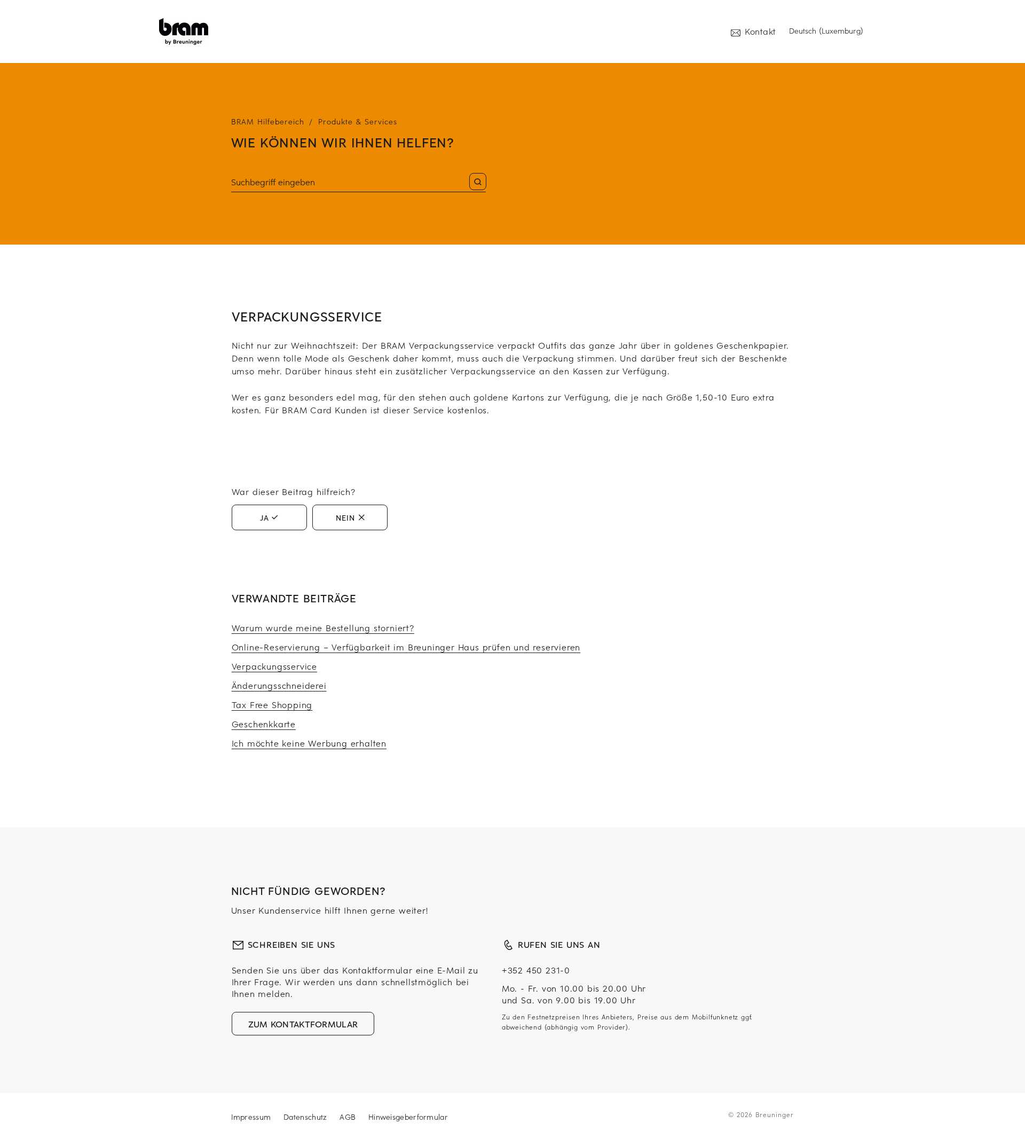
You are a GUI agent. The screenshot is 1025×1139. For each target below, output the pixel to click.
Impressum (251, 1117)
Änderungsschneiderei (279, 685)
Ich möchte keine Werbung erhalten (309, 743)
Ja (264, 517)
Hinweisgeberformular (408, 1117)
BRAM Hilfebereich (267, 121)
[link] (183, 31)
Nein (345, 517)
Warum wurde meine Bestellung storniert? (323, 627)
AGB (348, 1117)
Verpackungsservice (274, 666)
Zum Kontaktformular (303, 1024)
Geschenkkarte (264, 723)
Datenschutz (305, 1117)
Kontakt (760, 31)
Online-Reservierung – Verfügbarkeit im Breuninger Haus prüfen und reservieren (406, 647)
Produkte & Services (357, 121)
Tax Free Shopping (272, 704)
